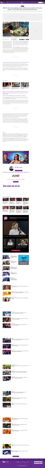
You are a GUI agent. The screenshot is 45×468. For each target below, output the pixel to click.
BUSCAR (43, 2)
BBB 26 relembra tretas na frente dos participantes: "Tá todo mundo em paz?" (20, 345)
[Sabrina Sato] (19, 207)
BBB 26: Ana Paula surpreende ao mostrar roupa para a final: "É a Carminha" (20, 451)
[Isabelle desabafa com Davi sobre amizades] (12, 199)
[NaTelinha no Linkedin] (37, 463)
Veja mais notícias (19, 170)
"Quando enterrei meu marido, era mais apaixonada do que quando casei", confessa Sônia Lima (9, 247)
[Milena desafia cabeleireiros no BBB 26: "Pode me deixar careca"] (7, 446)
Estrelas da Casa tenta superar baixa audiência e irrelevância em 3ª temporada (25, 88)
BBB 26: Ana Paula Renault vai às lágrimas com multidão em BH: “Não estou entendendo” (20, 339)
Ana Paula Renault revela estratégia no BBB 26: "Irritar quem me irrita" (20, 286)
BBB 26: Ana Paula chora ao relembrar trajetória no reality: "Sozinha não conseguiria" (19, 377)
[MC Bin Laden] (11, 168)
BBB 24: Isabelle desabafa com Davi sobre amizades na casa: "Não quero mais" (12, 203)
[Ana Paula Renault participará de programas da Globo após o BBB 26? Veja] (7, 419)
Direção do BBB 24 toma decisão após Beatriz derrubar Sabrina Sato (6, 211)
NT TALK (18, 459)
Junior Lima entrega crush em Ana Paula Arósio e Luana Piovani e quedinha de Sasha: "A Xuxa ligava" (14, 268)
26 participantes (20, 135)
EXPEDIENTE (23, 461)
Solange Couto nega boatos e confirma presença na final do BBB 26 (20, 366)
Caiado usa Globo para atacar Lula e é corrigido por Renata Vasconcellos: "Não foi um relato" (14, 257)
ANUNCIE (28, 461)
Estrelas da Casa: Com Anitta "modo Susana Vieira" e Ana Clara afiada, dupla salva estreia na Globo (7, 88)
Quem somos (17, 461)
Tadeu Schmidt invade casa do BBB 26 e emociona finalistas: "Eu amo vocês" (19, 425)
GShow (4, 141)
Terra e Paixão (15, 136)
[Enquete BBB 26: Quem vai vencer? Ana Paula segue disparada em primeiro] (7, 431)
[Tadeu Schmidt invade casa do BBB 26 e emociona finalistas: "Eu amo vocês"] (7, 425)
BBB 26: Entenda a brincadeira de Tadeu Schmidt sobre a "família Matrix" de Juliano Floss (20, 351)
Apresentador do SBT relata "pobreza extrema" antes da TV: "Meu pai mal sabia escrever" (21, 247)
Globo (17, 133)
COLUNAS (26, 459)
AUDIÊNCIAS (22, 459)
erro (28, 39)
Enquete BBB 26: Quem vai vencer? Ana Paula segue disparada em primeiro (19, 430)
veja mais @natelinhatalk (16, 250)
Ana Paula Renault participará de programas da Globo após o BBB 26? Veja (20, 419)
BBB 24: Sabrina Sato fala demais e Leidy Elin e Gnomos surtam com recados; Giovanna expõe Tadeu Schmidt (19, 211)
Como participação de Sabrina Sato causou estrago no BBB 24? (5, 203)
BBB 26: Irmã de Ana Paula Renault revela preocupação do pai (20, 298)
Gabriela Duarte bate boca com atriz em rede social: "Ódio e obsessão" (14, 262)
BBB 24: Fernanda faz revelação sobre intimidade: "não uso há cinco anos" (19, 203)
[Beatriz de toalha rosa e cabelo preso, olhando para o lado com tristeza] (6, 207)
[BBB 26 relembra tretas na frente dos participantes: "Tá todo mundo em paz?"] (7, 346)
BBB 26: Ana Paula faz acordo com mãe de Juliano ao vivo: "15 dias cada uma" (19, 325)
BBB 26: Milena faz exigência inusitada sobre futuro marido (19, 404)
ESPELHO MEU (40, 459)
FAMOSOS (15, 459)
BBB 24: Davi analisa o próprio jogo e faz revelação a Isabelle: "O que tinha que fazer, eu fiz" (15, 91)
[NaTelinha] (3, 2)
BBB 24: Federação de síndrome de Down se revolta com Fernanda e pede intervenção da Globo (12, 211)
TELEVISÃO (7, 459)
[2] (6, 262)
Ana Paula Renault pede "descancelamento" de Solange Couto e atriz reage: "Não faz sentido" (20, 292)
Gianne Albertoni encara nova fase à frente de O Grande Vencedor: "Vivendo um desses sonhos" (15, 88)
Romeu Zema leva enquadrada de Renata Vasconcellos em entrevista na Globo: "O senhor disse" (14, 279)
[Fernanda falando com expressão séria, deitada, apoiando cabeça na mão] (12, 207)
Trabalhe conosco (25, 462)
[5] (6, 279)
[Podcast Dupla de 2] (39, 463)
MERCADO (30, 459)
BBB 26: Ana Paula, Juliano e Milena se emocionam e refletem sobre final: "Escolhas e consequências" (19, 372)
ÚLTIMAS (3, 459)
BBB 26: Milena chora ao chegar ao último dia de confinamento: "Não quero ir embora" (19, 392)
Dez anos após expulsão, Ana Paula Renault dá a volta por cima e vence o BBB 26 (20, 319)
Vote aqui (16, 181)
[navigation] (7, 2)
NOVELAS (11, 459)
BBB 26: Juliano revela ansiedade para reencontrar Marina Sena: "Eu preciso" (19, 398)
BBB (22, 2)
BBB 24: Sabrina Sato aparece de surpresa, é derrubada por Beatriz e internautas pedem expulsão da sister (26, 211)
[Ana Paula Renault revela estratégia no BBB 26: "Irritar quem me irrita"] (7, 287)
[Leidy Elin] (26, 199)
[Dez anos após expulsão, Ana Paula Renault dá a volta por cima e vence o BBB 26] (7, 319)
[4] (6, 273)
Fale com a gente (19, 462)
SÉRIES (33, 459)
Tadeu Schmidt (5, 134)
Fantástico (25, 136)
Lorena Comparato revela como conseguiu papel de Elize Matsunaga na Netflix (14, 236)
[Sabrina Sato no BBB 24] (6, 199)
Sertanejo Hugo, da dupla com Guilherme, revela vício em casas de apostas (14, 273)
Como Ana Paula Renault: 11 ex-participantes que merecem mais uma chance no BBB (19, 313)
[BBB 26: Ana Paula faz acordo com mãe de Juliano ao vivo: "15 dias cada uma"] (7, 325)
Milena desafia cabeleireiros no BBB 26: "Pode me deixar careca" (20, 445)
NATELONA (36, 459)
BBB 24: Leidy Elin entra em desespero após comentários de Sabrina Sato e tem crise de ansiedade (26, 203)
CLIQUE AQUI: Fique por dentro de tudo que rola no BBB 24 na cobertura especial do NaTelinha (16, 62)
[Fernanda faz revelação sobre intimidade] (19, 199)
